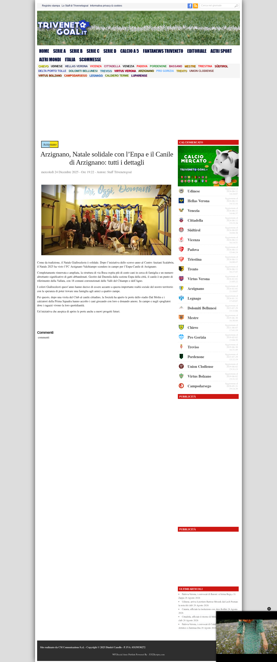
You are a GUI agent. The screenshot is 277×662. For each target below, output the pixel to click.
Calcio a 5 (129, 51)
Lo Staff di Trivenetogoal (75, 5)
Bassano (175, 66)
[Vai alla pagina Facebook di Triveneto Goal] (190, 7)
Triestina (205, 66)
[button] (269, 609)
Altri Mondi (50, 59)
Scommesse (90, 59)
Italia (70, 59)
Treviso (106, 70)
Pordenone (158, 66)
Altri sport (221, 51)
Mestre (190, 66)
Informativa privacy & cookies (106, 5)
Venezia (128, 66)
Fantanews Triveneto (163, 51)
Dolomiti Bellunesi (83, 70)
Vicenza (96, 66)
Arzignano (146, 70)
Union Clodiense (201, 70)
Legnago (96, 75)
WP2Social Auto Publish (123, 654)
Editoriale (196, 51)
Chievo (43, 66)
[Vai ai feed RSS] (195, 7)
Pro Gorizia (165, 70)
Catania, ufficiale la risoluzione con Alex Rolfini (204, 609)
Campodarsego (75, 75)
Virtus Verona (125, 70)
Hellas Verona (76, 66)
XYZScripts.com (157, 654)
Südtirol (221, 66)
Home (44, 51)
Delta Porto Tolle (52, 70)
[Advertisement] (138, 108)
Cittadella (112, 66)
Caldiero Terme (117, 75)
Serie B (76, 51)
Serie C (93, 51)
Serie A (59, 51)
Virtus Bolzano (50, 75)
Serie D (109, 51)
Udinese (57, 66)
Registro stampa (51, 5)
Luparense (139, 75)
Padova (142, 66)
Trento (181, 70)
